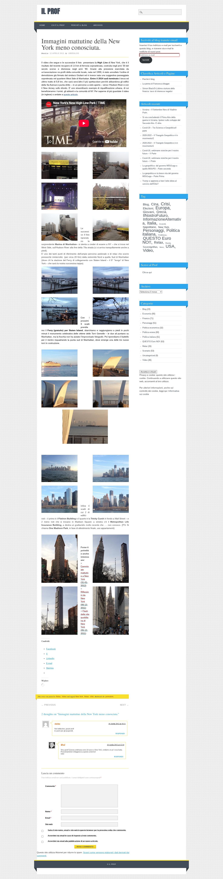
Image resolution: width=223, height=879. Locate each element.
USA (92, 696)
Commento (50, 786)
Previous (48, 705)
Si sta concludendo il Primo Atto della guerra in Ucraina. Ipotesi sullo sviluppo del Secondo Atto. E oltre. (161, 120)
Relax (58, 696)
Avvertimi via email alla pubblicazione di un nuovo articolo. (73, 841)
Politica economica (150, 328)
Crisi (165, 203)
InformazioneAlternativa (161, 221)
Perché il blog (79, 25)
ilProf (63, 744)
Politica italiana (149, 337)
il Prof (50, 11)
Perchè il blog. (148, 79)
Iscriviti (145, 60)
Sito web (48, 824)
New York (79, 696)
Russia (168, 243)
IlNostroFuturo (155, 215)
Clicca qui (147, 272)
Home (42, 25)
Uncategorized (148, 355)
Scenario (146, 351)
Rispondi (120, 733)
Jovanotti (162, 224)
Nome (48, 812)
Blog (146, 204)
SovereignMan (150, 247)
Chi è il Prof (58, 25)
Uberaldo (73, 53)
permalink (109, 696)
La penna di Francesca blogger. (156, 84)
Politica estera (148, 332)
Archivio (98, 25)
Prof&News (162, 235)
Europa (162, 207)
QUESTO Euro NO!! (151, 341)
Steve (161, 247)
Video (64, 696)
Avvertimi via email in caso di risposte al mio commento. (72, 836)
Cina (154, 204)
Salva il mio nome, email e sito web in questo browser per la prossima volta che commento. (87, 830)
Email (48, 818)
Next (124, 705)
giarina (57, 723)
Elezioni (148, 208)
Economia (146, 314)
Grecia (161, 212)
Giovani (148, 212)
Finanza (145, 318)
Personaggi (153, 230)
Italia (151, 223)
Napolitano (149, 227)
